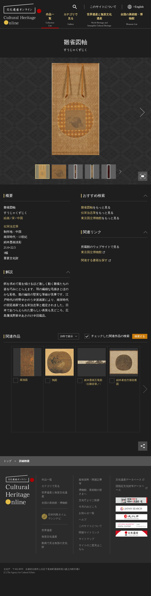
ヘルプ (83, 519)
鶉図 (54, 380)
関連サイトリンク (89, 532)
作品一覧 (50, 20)
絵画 (7, 218)
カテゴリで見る (71, 19)
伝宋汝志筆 (11, 226)
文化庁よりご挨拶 (89, 500)
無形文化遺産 (49, 536)
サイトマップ (86, 539)
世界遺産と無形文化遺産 (99, 20)
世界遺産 (47, 530)
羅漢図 (24, 380)
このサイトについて (103, 6)
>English (138, 6)
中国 (20, 218)
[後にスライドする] (141, 112)
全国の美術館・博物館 (132, 19)
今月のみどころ (88, 506)
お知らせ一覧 (86, 513)
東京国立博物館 (91, 218)
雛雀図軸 (87, 207)
